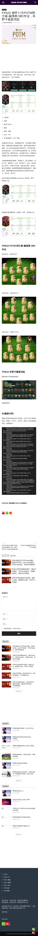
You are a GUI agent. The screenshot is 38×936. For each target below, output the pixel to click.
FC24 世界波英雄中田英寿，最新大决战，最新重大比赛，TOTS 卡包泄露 (23, 580)
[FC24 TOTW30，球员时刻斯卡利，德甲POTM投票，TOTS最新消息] (6, 675)
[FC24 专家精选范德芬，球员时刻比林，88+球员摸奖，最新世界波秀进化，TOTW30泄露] (6, 684)
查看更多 (18, 691)
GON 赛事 (7, 891)
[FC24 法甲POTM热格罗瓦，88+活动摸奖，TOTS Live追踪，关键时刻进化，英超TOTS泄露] (6, 571)
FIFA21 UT (7, 877)
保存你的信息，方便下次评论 (12, 628)
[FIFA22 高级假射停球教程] (6, 765)
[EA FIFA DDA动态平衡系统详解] (6, 819)
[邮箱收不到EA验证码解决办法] (6, 828)
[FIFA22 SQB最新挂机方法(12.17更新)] (6, 748)
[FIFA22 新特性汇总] (6, 793)
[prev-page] (3, 587)
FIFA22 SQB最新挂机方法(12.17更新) (28, 546)
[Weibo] (3, 513)
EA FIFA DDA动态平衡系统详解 (21, 817)
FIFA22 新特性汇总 (18, 791)
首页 (3, 7)
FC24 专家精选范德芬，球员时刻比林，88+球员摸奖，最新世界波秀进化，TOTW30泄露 (24, 683)
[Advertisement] (19, 57)
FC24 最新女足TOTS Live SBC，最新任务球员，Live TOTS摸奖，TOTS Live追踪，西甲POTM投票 (23, 562)
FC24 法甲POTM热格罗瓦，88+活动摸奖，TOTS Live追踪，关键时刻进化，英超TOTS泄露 (24, 571)
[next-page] (6, 587)
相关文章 (5, 555)
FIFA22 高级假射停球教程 (20, 763)
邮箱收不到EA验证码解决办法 (21, 826)
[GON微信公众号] (4, 924)
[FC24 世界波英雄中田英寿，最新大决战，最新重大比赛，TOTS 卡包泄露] (6, 580)
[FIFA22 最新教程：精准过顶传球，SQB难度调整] (6, 757)
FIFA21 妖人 (7, 885)
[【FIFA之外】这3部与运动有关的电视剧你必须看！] (6, 810)
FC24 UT (8, 7)
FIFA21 (6, 874)
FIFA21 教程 (7, 880)
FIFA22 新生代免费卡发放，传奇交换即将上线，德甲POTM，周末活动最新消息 (10, 547)
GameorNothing (8, 22)
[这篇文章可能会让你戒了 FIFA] (6, 802)
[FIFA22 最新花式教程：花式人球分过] (6, 730)
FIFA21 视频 (7, 882)
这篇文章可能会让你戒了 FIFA (21, 799)
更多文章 (12, 555)
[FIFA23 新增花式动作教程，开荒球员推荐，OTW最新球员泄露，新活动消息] (6, 774)
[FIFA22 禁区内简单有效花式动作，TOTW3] (6, 739)
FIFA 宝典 (6, 888)
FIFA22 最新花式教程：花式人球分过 (23, 728)
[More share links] (10, 513)
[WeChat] (7, 513)
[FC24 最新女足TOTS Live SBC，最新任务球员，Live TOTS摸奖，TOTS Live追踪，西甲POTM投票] (6, 562)
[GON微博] (8, 924)
